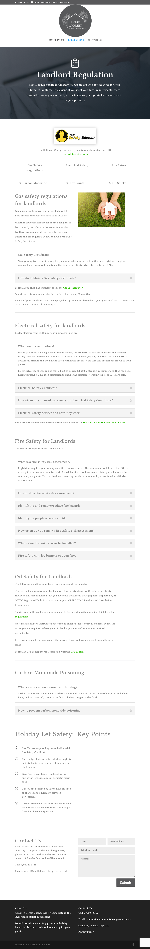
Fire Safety (119, 165)
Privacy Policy (86, 932)
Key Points (77, 183)
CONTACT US (94, 40)
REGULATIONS (76, 40)
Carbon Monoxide (35, 183)
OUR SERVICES (56, 40)
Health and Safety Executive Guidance (104, 422)
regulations (21, 616)
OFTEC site (77, 651)
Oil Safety (119, 183)
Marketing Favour (39, 944)
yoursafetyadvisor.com (75, 154)
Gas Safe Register (73, 288)
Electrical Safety (77, 165)
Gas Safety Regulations (35, 168)
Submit (125, 882)
